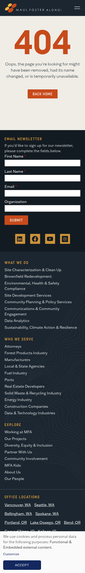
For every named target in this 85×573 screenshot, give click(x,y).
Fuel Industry (16, 373)
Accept (22, 565)
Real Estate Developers (24, 386)
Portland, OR (16, 522)
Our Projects (15, 438)
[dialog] (42, 552)
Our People (14, 478)
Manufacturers (17, 359)
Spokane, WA (47, 513)
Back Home (43, 94)
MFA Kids (13, 465)
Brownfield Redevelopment (28, 276)
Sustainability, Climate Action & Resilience (41, 327)
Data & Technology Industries (30, 413)
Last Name (14, 171)
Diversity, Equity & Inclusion (29, 445)
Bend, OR (72, 522)
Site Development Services (28, 295)
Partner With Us (18, 452)
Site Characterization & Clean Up (33, 270)
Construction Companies (26, 406)
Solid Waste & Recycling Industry (33, 393)
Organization (16, 201)
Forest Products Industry (26, 353)
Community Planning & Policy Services (38, 302)
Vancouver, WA (18, 505)
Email (9, 186)
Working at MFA (18, 432)
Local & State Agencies (24, 366)
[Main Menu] (75, 7)
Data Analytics (17, 320)
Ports (9, 379)
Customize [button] (11, 554)
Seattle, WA (44, 505)
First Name (14, 156)
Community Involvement (26, 458)
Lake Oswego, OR (45, 522)
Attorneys (13, 346)
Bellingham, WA (18, 513)
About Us (13, 472)
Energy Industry (18, 399)
